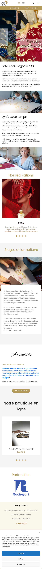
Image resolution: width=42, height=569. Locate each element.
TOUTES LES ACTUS (21, 391)
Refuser (21, 559)
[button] (39, 532)
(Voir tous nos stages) (13, 330)
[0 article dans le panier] (33, 3)
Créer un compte (31, 8)
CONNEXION (14, 8)
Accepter (21, 553)
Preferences (21, 564)
